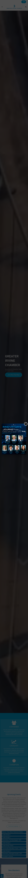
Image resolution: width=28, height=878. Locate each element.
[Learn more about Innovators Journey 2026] (14, 439)
